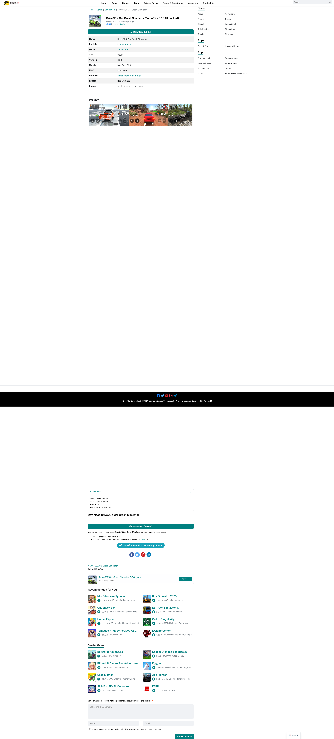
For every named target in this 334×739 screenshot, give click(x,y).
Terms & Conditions (173, 3)
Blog (136, 3)
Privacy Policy (151, 3)
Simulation (110, 9)
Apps (114, 3)
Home (103, 3)
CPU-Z (144, 539)
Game (99, 9)
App (200, 52)
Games (125, 3)
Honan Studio (119, 24)
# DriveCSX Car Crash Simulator (103, 566)
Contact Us (208, 3)
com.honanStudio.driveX (129, 75)
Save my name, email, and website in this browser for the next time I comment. (126, 729)
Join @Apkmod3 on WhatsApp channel (143, 545)
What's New (95, 491)
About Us (193, 3)
